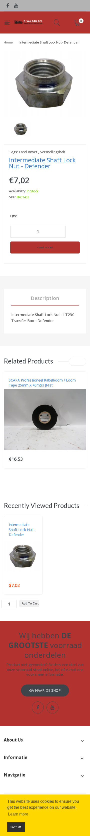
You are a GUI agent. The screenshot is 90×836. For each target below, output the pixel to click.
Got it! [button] (15, 827)
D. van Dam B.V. (20, 539)
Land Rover (28, 152)
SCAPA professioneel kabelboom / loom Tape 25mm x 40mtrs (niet (42, 383)
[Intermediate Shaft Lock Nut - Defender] (20, 128)
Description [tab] (45, 298)
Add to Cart (46, 247)
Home (8, 42)
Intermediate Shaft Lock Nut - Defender (22, 529)
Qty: (13, 216)
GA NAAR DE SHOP (45, 690)
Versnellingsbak (52, 152)
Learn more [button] (18, 814)
